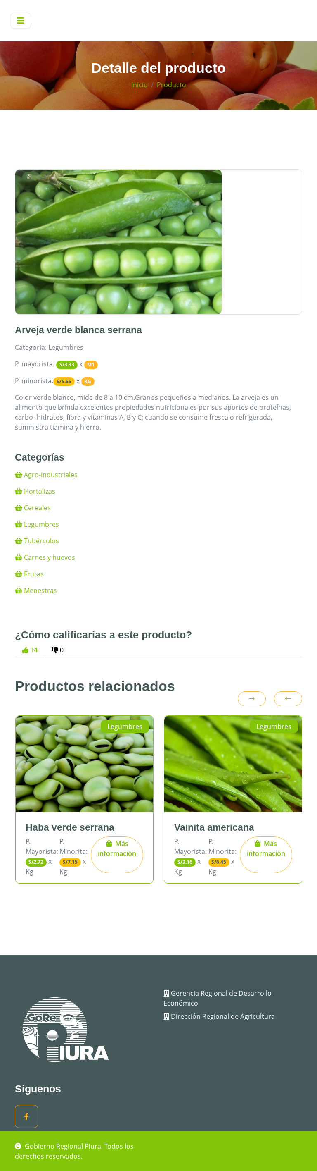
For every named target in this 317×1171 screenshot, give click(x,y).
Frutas (33, 573)
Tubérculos (40, 540)
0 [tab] (61, 650)
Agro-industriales (50, 474)
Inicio (139, 84)
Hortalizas (38, 491)
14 (33, 650)
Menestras (39, 590)
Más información (117, 848)
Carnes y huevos (48, 557)
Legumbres (40, 524)
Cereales (36, 507)
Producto (171, 84)
